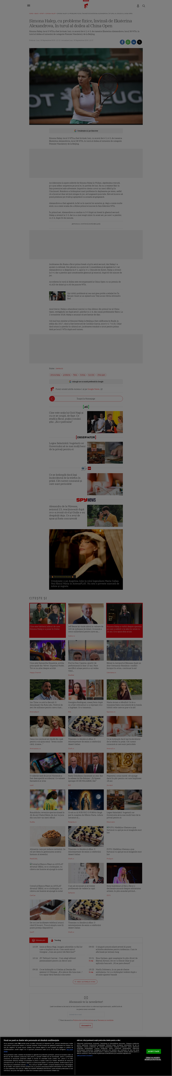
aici (27, 1064)
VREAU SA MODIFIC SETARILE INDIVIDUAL (153, 1059)
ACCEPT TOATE (153, 1051)
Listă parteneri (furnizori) (85, 1055)
